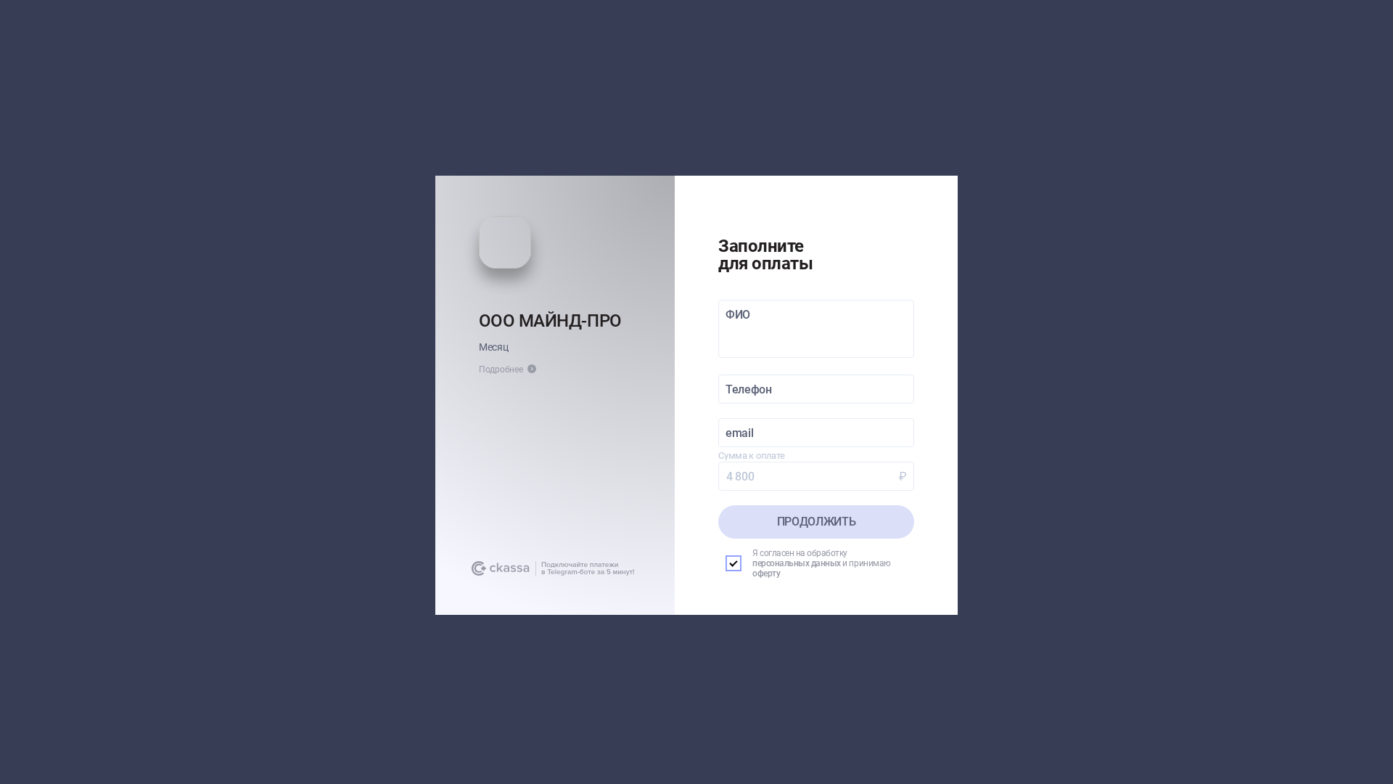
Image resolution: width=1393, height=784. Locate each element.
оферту (766, 573)
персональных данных (796, 563)
